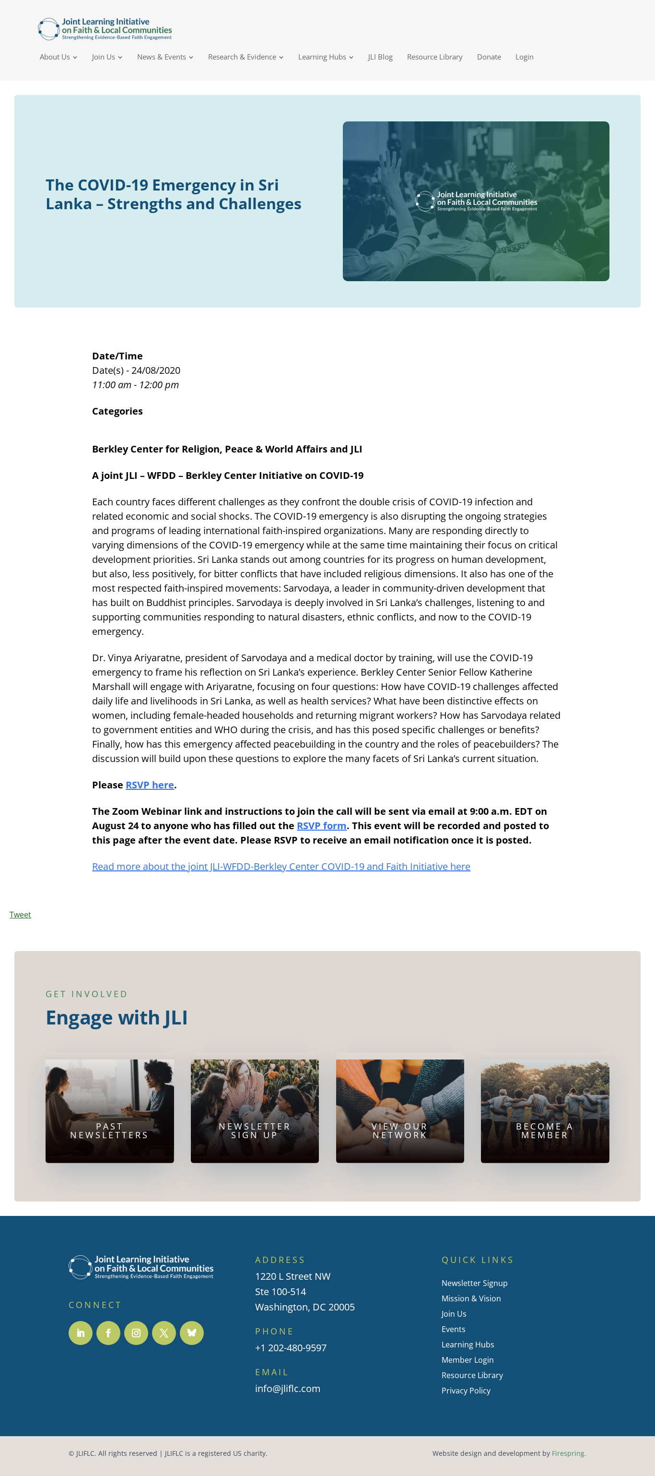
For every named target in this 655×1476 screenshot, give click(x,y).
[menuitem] (59, 57)
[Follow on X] (164, 1333)
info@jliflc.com (288, 1388)
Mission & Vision (471, 1298)
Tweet (20, 914)
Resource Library (472, 1375)
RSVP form (322, 825)
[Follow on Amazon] (192, 1333)
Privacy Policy (466, 1390)
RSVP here (150, 784)
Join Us (454, 1314)
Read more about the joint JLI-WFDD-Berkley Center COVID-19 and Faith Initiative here (281, 866)
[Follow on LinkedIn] (81, 1333)
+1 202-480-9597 (291, 1347)
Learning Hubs (468, 1344)
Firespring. (569, 1453)
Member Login (468, 1360)
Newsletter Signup (475, 1283)
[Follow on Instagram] (136, 1333)
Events (454, 1329)
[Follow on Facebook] (108, 1333)
